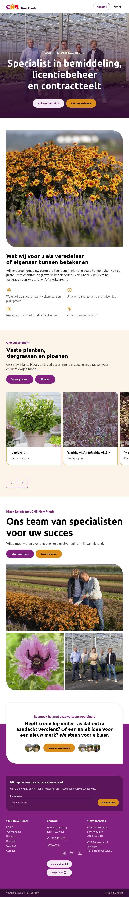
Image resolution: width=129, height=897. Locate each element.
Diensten (11, 841)
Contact (102, 6)
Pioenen (10, 836)
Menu (117, 6)
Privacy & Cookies (114, 892)
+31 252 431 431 (56, 838)
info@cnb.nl (53, 844)
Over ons (11, 845)
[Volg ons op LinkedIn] (72, 853)
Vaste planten (14, 831)
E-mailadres (16, 796)
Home (9, 826)
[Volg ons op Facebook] (64, 853)
